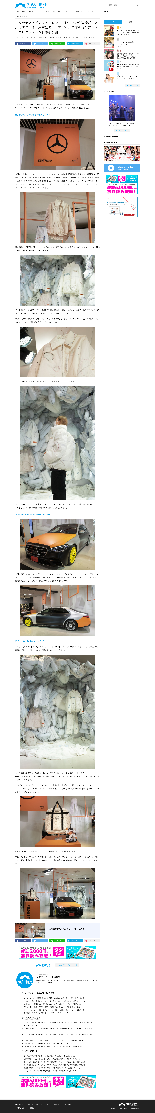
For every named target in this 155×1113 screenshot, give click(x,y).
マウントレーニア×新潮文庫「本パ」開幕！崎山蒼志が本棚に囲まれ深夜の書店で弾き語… (55, 998)
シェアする (23, 43)
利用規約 (32, 1108)
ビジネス (105, 12)
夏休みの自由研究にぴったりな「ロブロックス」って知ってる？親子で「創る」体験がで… (55, 1065)
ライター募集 (66, 1105)
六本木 (52, 37)
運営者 (56, 1105)
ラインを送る (58, 43)
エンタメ (32, 12)
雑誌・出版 (21, 12)
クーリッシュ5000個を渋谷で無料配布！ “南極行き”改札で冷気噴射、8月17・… (52, 1071)
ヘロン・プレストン (74, 37)
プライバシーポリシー (44, 1105)
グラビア (69, 12)
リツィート (40, 43)
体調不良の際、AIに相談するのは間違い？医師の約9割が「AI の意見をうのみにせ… (53, 1068)
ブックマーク (76, 43)
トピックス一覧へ (122, 131)
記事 (113, 22)
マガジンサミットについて (24, 1105)
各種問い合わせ (20, 1108)
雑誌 (131, 22)
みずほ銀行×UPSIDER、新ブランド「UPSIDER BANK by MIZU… (46, 1013)
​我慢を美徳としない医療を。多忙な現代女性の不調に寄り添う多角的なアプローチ (52, 1059)
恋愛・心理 (80, 12)
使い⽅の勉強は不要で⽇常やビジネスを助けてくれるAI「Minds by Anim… (49, 1056)
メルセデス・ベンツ (61, 37)
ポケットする (93, 43)
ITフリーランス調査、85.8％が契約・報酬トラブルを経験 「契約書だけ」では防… (53, 1007)
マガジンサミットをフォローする (67, 965)
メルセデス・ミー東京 (87, 37)
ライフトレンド (44, 12)
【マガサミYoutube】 (47, 982)
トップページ (19, 16)
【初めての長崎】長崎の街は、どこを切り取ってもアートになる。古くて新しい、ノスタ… (55, 1001)
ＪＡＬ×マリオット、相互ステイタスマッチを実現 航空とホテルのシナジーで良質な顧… (55, 1010)
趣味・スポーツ (92, 12)
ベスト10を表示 (133, 85)
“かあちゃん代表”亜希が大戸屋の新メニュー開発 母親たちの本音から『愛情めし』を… (54, 1004)
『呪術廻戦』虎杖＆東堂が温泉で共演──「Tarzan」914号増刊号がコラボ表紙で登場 (53, 1046)
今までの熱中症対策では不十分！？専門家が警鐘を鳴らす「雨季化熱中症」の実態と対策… (55, 1062)
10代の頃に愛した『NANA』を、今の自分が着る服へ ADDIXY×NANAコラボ (50, 1043)
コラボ (47, 37)
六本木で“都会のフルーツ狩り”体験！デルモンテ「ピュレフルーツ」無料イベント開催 (53, 1040)
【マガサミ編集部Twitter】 (68, 980)
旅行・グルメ (57, 12)
